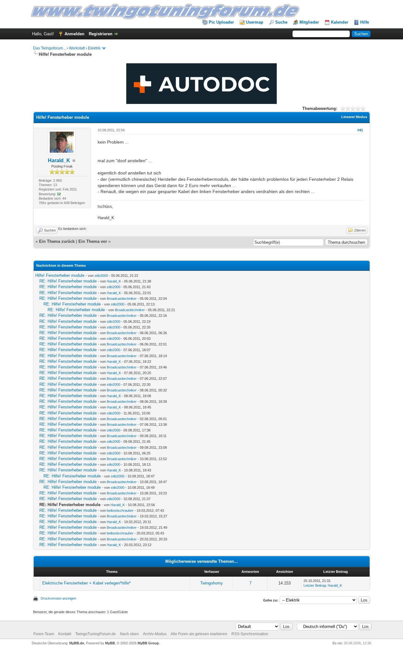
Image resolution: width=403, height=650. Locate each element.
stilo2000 (101, 275)
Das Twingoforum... (49, 48)
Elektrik (94, 48)
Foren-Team (43, 634)
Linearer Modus (354, 117)
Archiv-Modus (155, 634)
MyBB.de (76, 643)
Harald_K (59, 160)
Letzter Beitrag (315, 585)
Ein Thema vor (92, 241)
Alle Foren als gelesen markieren (199, 634)
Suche (281, 22)
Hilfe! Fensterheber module (59, 275)
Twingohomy (211, 583)
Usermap (254, 22)
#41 (360, 130)
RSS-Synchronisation (249, 634)
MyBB (110, 643)
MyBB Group (148, 643)
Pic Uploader (221, 22)
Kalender (339, 22)
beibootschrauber (120, 510)
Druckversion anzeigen (58, 598)
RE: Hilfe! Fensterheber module (68, 281)
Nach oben (129, 634)
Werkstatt (77, 48)
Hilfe (364, 22)
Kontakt (64, 634)
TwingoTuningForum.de (95, 634)
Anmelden (74, 33)
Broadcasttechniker (122, 298)
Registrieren (100, 33)
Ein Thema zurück (57, 241)
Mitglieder (309, 22)
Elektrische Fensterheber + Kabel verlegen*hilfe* (86, 583)
